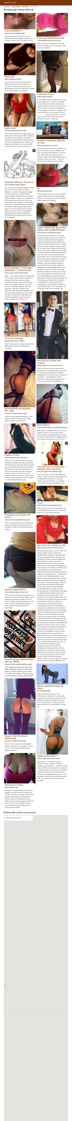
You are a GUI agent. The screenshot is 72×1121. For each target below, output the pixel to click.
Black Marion (43, 425)
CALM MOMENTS (13, 31)
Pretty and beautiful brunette (50, 38)
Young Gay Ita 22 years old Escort (17, 516)
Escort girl (9, 76)
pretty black (10, 128)
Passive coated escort (15, 589)
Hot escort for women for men (51, 545)
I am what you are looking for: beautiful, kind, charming (51, 467)
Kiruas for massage (14, 338)
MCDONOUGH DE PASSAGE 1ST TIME (18, 409)
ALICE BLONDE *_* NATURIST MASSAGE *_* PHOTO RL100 (19, 269)
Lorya (40, 503)
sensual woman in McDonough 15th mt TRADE (19, 660)
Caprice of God (12, 455)
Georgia (25, 6)
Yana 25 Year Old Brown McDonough (16, 737)
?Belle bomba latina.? (47, 756)
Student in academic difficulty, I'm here (51, 141)
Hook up (6, 6)
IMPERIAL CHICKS (10, 3)
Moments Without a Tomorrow (19, 182)
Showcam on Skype (14, 785)
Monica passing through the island (50, 687)
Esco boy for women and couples (49, 361)
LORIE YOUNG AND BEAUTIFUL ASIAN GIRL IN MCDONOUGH (52, 229)
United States (15, 6)
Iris (38, 188)
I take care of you (45, 94)
